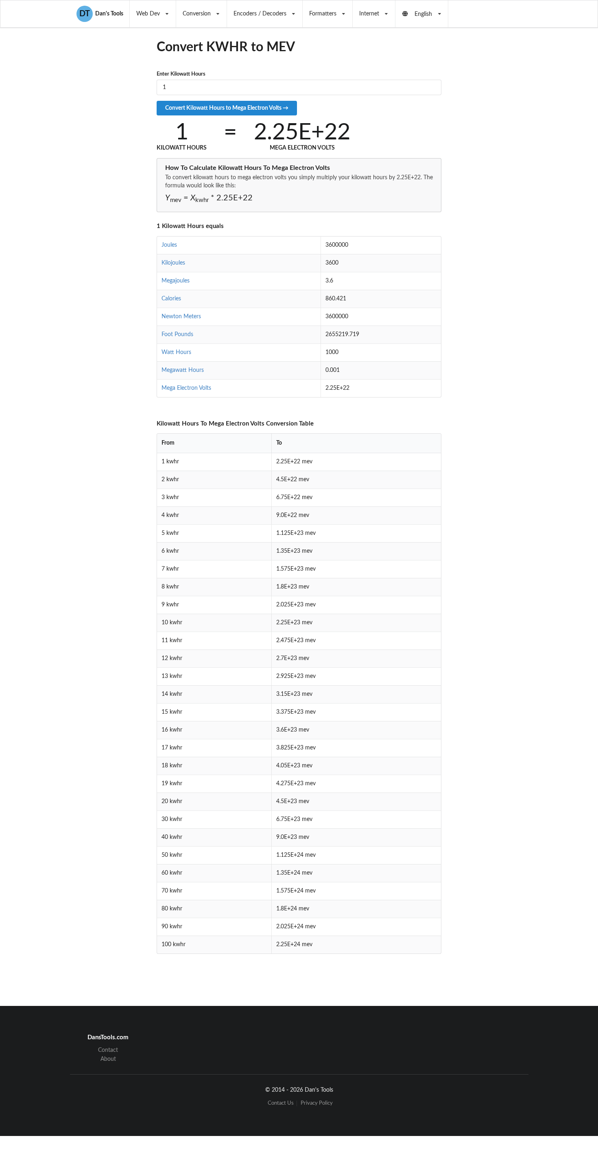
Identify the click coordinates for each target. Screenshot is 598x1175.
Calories (171, 299)
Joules (169, 245)
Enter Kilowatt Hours (181, 74)
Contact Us (281, 1103)
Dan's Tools (101, 14)
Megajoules (176, 281)
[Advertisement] (508, 186)
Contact (108, 1050)
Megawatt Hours (183, 370)
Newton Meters (181, 316)
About (108, 1059)
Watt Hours (176, 352)
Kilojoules (173, 263)
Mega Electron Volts (186, 388)
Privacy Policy (317, 1103)
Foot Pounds (177, 334)
